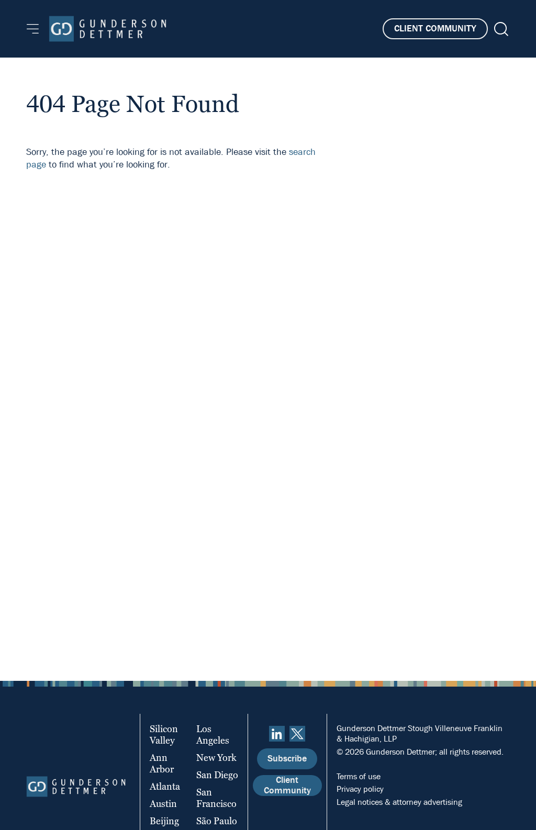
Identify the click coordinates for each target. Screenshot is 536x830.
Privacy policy (360, 788)
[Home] (107, 29)
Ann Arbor (162, 763)
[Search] (500, 29)
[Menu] (32, 28)
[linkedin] (277, 734)
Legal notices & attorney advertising (399, 802)
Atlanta (165, 786)
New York (216, 757)
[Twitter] (297, 734)
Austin (163, 803)
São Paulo (216, 820)
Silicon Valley (164, 734)
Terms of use (359, 776)
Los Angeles (212, 734)
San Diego (217, 774)
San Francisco (216, 798)
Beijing (164, 820)
